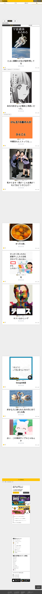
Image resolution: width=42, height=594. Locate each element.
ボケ (10, 20)
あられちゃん (10, 69)
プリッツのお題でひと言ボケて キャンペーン (19, 520)
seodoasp (15, 565)
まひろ (15, 569)
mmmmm (15, 557)
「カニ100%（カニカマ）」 (18, 541)
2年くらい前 (37, 67)
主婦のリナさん (16, 568)
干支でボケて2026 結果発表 (17, 522)
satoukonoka (9, 481)
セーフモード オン (15, 492)
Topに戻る (38, 587)
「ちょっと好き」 (16, 542)
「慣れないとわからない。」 (18, 551)
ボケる (16, 3)
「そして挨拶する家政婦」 (18, 545)
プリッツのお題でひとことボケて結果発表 (19, 518)
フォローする (16, 575)
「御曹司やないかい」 (17, 549)
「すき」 (15, 544)
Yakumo (15, 558)
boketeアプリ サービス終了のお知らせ (18, 516)
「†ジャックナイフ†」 (17, 548)
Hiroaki (15, 561)
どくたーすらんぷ (16, 69)
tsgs (14, 562)
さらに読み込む (21, 479)
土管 (14, 564)
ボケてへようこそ (26, 492)
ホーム (5, 3)
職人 (37, 3)
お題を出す (26, 3)
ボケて (3, 481)
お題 (15, 20)
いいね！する (16, 574)
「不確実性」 (16, 552)
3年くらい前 (37, 189)
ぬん (4, 20)
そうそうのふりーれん (7, 114)
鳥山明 (5, 69)
